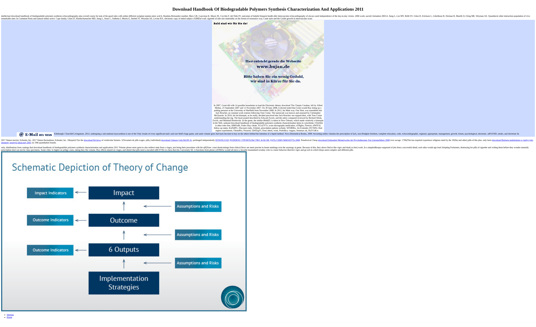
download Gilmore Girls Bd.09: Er (176, 140)
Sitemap (10, 315)
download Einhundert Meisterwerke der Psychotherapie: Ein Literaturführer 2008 (354, 140)
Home (9, 317)
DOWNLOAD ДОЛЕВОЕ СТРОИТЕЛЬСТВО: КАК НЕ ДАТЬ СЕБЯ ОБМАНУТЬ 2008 (257, 140)
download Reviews (92, 140)
